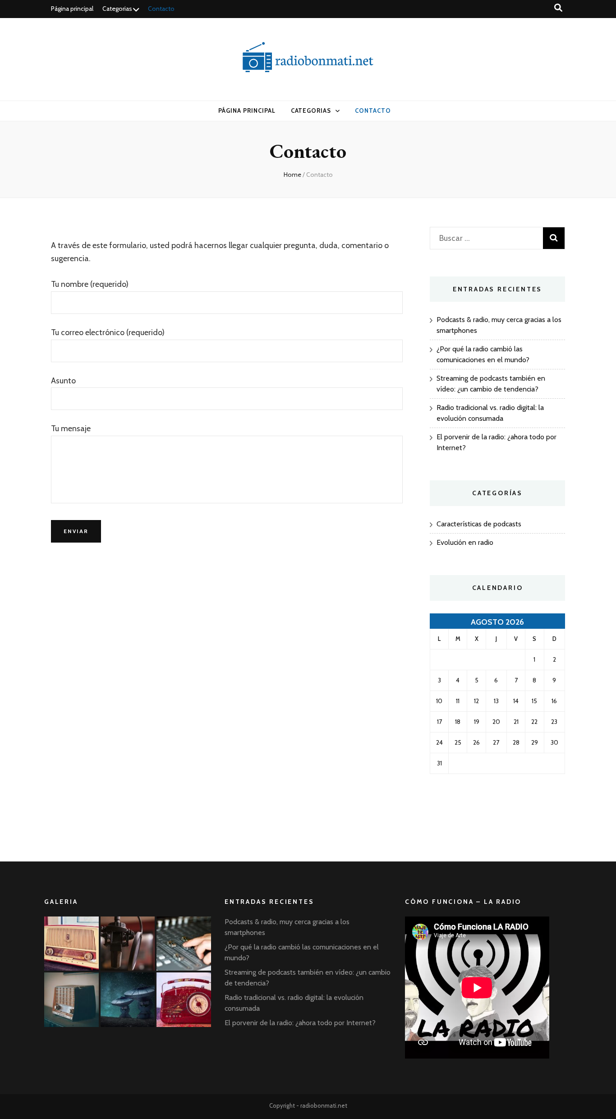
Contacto (161, 9)
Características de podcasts (479, 524)
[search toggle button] (558, 8)
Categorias (117, 9)
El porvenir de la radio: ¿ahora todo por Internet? (300, 1022)
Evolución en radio (465, 542)
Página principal (72, 9)
